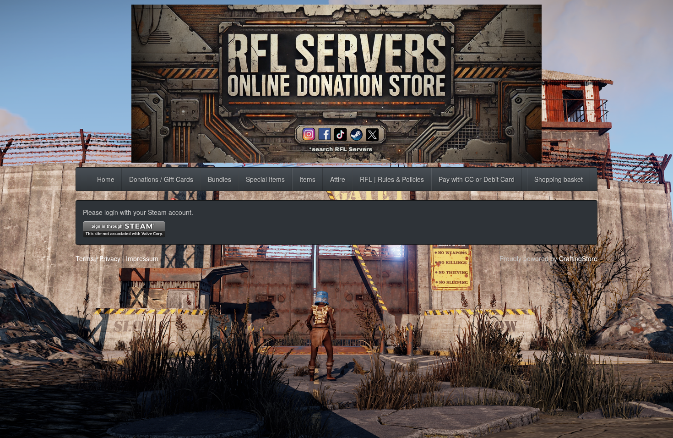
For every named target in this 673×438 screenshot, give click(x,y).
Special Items (265, 179)
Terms (85, 258)
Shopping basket (558, 179)
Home (105, 179)
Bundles (219, 179)
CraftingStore (578, 258)
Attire (337, 179)
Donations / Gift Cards (161, 179)
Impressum (142, 258)
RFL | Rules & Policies (392, 179)
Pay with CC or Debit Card (477, 179)
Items (307, 179)
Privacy (109, 258)
